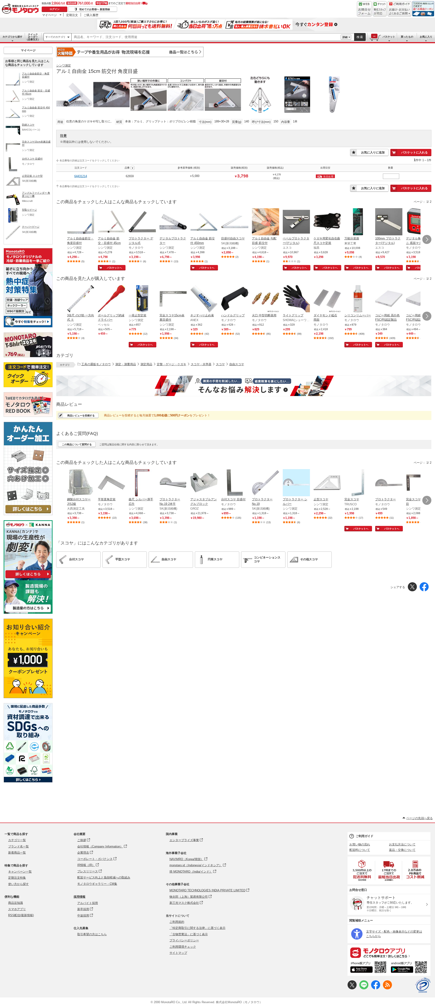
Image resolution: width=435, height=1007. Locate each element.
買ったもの (407, 36)
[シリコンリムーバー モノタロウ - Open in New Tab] (358, 299)
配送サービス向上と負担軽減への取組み (103, 877)
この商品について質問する (77, 444)
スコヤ (220, 364)
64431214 (80, 176)
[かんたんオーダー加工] (28, 514)
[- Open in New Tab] (362, 870)
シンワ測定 (63, 65)
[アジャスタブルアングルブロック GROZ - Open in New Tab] (204, 483)
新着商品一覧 (17, 852)
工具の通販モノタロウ (96, 364)
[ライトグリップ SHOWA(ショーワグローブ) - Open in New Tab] (296, 299)
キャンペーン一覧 (20, 871)
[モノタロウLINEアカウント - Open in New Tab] (363, 988)
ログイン (55, 9)
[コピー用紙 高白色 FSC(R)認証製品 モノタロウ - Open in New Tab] (388, 299)
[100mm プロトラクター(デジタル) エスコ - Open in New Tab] (388, 222)
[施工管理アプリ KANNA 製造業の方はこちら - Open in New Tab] (28, 612)
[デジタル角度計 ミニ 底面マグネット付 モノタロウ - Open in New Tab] (419, 222)
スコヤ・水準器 (201, 364)
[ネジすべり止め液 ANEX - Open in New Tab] (204, 299)
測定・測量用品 (125, 364)
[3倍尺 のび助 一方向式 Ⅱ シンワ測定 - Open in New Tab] (80, 299)
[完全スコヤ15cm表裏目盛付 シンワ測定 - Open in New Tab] (173, 299)
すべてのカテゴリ (55, 37)
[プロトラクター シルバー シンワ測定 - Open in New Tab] (296, 483)
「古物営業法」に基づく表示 (188, 934)
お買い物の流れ (359, 844)
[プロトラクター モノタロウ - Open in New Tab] (388, 483)
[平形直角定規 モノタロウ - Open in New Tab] (111, 483)
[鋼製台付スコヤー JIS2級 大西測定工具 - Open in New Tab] (80, 483)
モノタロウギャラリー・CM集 (97, 883)
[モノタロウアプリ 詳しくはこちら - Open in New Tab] (389, 952)
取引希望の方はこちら (92, 934)
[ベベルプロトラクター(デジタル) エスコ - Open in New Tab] (296, 222)
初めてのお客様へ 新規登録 (94, 9)
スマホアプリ (17, 909)
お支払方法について (402, 844)
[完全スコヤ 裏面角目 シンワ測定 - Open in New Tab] (419, 483)
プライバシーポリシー (184, 940)
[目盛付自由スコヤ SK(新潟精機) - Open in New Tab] (234, 222)
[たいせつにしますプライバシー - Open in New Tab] (422, 985)
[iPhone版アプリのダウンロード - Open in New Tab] (368, 968)
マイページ (49, 15)
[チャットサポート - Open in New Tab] (380, 9)
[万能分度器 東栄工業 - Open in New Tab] (358, 222)
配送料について (359, 850)
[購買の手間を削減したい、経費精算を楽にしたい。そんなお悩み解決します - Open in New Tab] (243, 385)
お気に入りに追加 (373, 152)
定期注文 (72, 15)
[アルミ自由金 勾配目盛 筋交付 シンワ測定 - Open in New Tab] (265, 222)
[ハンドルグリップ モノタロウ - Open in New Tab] (234, 299)
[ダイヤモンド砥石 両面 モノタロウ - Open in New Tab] (327, 299)
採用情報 (79, 896)
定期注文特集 (17, 877)
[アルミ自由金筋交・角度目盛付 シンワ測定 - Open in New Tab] (80, 222)
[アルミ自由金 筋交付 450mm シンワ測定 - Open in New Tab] (204, 222)
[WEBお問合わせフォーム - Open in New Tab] (364, 9)
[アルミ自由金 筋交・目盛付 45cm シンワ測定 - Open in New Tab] (111, 222)
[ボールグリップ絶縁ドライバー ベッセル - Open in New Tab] (111, 299)
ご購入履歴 (91, 15)
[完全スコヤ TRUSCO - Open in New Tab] (358, 483)
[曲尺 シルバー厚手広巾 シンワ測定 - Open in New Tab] (142, 483)
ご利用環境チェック (182, 946)
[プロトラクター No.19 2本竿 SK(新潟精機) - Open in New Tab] (173, 483)
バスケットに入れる (414, 152)
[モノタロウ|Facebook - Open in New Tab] (375, 988)
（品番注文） (32, 37)
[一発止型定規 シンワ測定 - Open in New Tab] (142, 299)
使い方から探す (18, 884)
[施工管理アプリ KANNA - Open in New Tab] (28, 578)
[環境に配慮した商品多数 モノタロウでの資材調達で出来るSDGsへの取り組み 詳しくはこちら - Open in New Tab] (28, 781)
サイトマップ (178, 953)
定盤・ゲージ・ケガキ (171, 364)
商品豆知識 (15, 902)
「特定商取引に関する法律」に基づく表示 (197, 928)
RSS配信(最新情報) (21, 915)
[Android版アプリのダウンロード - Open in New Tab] (409, 968)
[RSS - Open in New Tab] (387, 988)
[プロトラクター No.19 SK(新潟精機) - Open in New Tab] (265, 483)
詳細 (345, 37)
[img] (21, 9)
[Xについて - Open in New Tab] (352, 988)
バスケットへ (114, 267)
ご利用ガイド (364, 836)
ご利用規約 (176, 921)
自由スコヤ (236, 364)
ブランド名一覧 (18, 846)
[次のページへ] (426, 239)
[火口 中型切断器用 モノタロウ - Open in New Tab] (265, 299)
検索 (360, 37)
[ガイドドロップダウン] (399, 12)
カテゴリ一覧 (17, 840)
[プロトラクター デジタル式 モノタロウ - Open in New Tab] (142, 222)
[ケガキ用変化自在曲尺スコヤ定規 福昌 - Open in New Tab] (327, 222)
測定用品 (146, 364)
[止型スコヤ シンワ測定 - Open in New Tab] (327, 483)
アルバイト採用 (87, 903)
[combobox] (206, 37)
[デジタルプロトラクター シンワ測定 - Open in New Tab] (173, 222)
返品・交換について (402, 850)
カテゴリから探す (12, 36)
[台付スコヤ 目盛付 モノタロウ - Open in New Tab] (234, 483)
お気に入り (426, 36)
